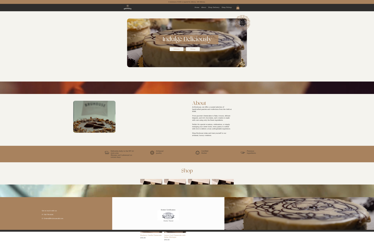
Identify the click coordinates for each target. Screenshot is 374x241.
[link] (237, 7)
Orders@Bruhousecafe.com (53, 218)
